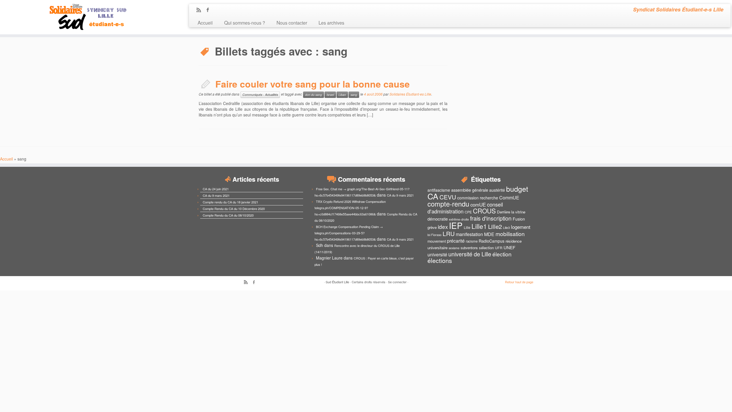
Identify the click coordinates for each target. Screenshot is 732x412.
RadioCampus (491, 241)
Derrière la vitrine (511, 212)
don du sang (313, 94)
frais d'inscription (491, 218)
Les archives (331, 22)
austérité (497, 190)
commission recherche (477, 198)
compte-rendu (448, 204)
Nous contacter (292, 22)
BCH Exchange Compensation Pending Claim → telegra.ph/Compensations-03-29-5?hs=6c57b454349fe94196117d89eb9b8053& (349, 232)
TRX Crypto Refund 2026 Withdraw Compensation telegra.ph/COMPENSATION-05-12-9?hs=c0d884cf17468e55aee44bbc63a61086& (350, 207)
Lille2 (495, 226)
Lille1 (479, 226)
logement (520, 226)
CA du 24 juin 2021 (216, 189)
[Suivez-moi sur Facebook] (209, 10)
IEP (456, 225)
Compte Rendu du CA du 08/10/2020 (228, 215)
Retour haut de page (519, 282)
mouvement (436, 241)
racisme (472, 241)
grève (432, 227)
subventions (469, 247)
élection (502, 254)
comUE (478, 204)
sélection (486, 247)
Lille (467, 227)
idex (443, 226)
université (437, 254)
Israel (330, 94)
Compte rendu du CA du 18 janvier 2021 (230, 202)
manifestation (469, 234)
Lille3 (506, 227)
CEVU (447, 197)
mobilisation (510, 234)
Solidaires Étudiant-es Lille (410, 94)
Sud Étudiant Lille (337, 282)
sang (354, 94)
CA (432, 196)
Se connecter (397, 282)
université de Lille (469, 254)
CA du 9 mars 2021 (216, 195)
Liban (342, 94)
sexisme (454, 248)
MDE (489, 234)
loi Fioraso (434, 235)
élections (439, 260)
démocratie (437, 219)
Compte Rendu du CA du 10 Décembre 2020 (234, 208)
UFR (498, 247)
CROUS (484, 210)
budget (517, 189)
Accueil (205, 22)
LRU (449, 233)
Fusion (519, 219)
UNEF (509, 247)
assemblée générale (469, 190)
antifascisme (438, 190)
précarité (456, 240)
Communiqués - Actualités (260, 94)
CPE (468, 212)
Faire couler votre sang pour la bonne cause (312, 83)
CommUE (509, 197)
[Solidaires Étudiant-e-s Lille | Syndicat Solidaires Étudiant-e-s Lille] (84, 17)
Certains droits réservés (368, 282)
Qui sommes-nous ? (244, 22)
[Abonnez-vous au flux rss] (200, 10)
